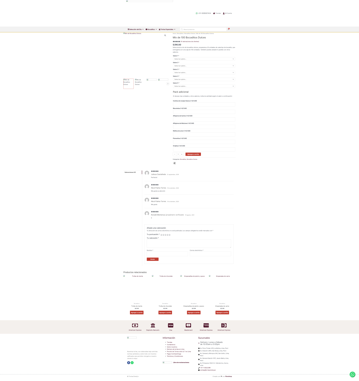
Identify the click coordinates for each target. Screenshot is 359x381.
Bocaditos (151, 29)
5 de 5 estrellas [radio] (169, 235)
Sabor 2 (176, 62)
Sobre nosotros (172, 347)
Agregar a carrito (193, 154)
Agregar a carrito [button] (137, 312)
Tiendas (169, 342)
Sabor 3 (176, 69)
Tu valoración (153, 238)
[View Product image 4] (163, 84)
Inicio (174, 33)
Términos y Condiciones (175, 356)
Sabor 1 (176, 56)
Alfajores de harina (182, 116)
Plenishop (228, 376)
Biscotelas (180, 108)
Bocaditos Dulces (189, 33)
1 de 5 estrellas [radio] (161, 235)
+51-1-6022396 (205, 368)
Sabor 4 (176, 76)
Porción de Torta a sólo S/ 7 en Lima (179, 351)
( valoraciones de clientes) (190, 41)
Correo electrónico (196, 250)
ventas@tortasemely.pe (208, 370)
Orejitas (179, 146)
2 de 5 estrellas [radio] (163, 235)
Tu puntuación (153, 234)
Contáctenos (171, 344)
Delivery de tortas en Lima (175, 349)
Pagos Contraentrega (174, 354)
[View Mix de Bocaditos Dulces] (128, 84)
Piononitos (180, 138)
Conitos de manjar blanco (185, 101)
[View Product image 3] (152, 84)
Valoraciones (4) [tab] (130, 172)
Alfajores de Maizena (183, 123)
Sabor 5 (176, 83)
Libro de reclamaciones (181, 362)
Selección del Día (135, 29)
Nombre (150, 250)
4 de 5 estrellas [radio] (167, 235)
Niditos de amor (181, 131)
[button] (165, 35)
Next (167, 83)
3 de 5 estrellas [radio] (165, 235)
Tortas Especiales (166, 29)
